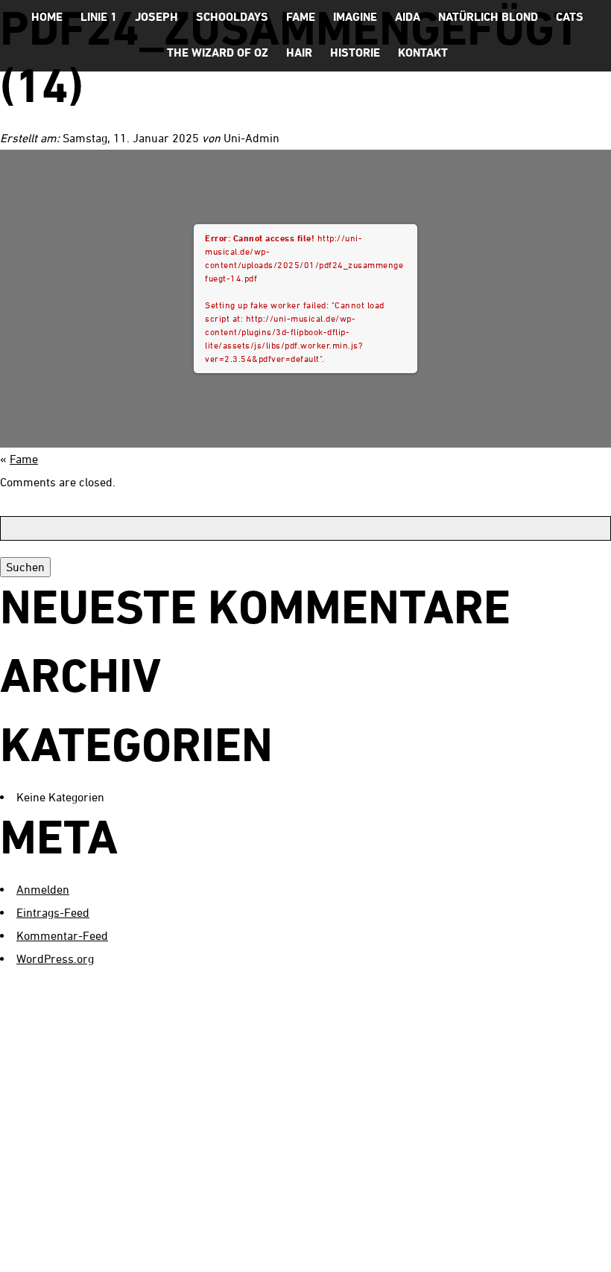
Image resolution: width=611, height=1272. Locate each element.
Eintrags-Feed (52, 912)
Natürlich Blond (488, 17)
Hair (299, 52)
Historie (355, 52)
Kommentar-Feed (62, 935)
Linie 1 (98, 17)
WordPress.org (55, 958)
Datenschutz (373, 1247)
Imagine (355, 17)
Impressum (470, 1247)
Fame (300, 17)
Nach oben (566, 1248)
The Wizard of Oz (217, 52)
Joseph (156, 17)
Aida (407, 17)
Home (47, 17)
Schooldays (232, 17)
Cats (569, 17)
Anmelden (42, 889)
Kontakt (423, 52)
